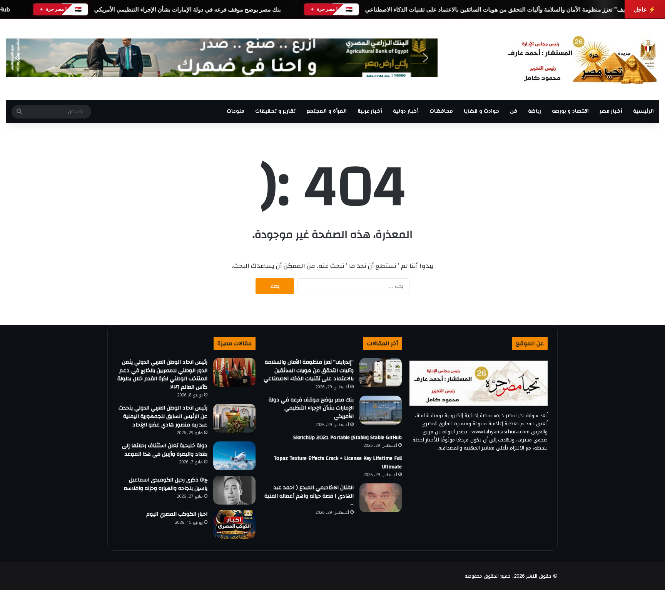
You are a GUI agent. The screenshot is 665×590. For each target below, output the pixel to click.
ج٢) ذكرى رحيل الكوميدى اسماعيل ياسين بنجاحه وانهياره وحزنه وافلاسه (165, 484)
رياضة (534, 111)
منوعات (235, 111)
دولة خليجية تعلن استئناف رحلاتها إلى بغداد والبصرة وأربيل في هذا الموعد (164, 450)
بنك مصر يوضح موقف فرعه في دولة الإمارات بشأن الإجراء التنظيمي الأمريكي (187, 9)
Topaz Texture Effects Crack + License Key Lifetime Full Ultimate (338, 462)
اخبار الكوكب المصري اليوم (176, 514)
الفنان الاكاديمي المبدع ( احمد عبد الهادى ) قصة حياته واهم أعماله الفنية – (309, 496)
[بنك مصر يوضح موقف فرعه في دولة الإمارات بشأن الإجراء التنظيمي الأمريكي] (380, 410)
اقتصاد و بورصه (570, 111)
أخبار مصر (611, 111)
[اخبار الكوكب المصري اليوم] (234, 524)
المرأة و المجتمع (326, 111)
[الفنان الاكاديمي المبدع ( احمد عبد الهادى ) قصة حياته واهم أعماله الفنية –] (380, 497)
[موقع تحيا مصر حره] (582, 60)
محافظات (441, 111)
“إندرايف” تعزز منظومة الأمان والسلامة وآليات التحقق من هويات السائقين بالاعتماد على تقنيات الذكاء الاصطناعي (501, 9)
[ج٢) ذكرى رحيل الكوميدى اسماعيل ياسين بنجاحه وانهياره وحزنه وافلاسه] (234, 490)
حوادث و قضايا (481, 111)
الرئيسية (643, 111)
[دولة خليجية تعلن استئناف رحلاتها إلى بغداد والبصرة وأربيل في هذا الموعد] (234, 455)
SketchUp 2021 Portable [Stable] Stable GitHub (347, 438)
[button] (18, 58)
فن (513, 111)
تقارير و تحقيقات (275, 111)
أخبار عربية (370, 111)
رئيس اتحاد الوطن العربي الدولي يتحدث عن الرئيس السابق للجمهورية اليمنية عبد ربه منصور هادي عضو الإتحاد (163, 416)
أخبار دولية (406, 111)
